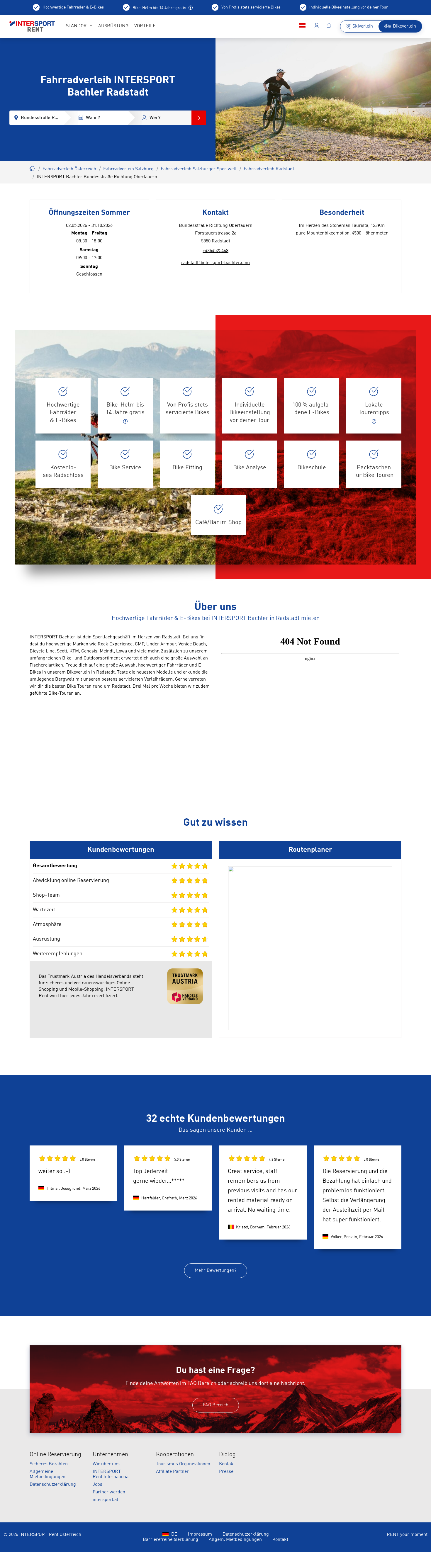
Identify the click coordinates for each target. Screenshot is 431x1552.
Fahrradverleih (32, 168)
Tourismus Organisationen (183, 1464)
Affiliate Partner (172, 1471)
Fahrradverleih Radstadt (269, 169)
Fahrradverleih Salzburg (128, 169)
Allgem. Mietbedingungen (235, 1539)
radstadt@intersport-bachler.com (215, 263)
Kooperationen (175, 1455)
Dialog (227, 1455)
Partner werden (109, 1492)
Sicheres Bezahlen (49, 1464)
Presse (226, 1471)
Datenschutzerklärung (53, 1484)
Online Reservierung (55, 1455)
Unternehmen (110, 1455)
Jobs (97, 1484)
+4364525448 (215, 251)
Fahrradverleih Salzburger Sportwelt (199, 169)
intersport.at (105, 1499)
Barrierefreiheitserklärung (170, 1539)
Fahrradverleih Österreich (69, 169)
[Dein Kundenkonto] (317, 26)
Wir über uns (106, 1464)
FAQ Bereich (215, 1405)
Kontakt (227, 1464)
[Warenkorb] (328, 26)
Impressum (200, 1534)
